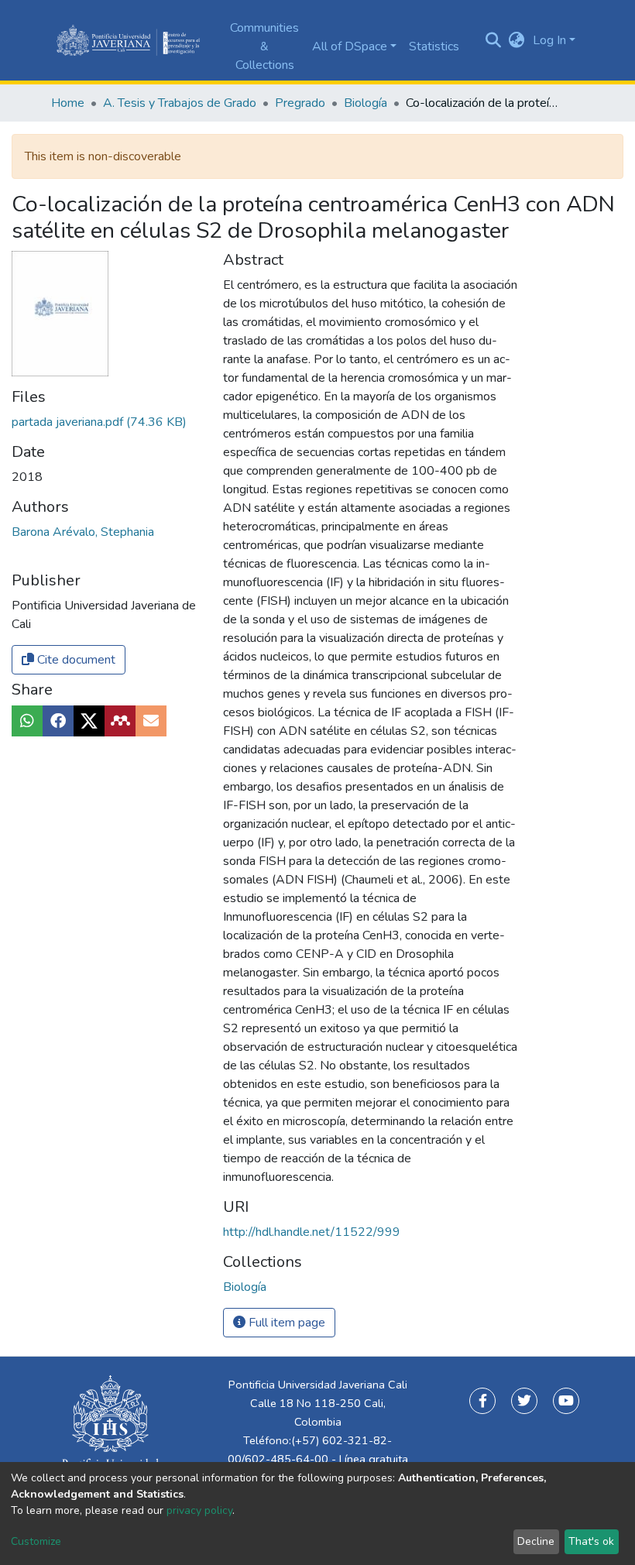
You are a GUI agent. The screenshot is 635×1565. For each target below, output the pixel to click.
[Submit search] (493, 40)
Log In (549, 40)
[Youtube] (566, 1401)
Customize (36, 1541)
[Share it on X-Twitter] (89, 720)
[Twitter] (524, 1401)
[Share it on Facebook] (58, 720)
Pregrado (300, 103)
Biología (365, 103)
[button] (517, 40)
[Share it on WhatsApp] (27, 720)
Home (67, 103)
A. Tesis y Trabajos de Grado (179, 103)
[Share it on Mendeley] (120, 720)
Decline (535, 1541)
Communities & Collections (264, 46)
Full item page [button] (285, 1322)
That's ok (591, 1541)
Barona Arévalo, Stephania (83, 532)
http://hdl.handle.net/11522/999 (311, 1232)
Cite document (74, 659)
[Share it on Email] (151, 720)
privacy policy (199, 1510)
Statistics (434, 46)
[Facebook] (482, 1401)
